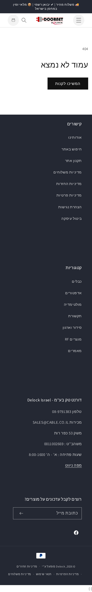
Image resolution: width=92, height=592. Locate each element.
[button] (78, 20)
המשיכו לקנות (67, 83)
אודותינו (75, 137)
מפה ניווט (73, 465)
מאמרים (75, 350)
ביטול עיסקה (71, 218)
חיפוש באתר (72, 149)
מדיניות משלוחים (67, 172)
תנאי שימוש (44, 574)
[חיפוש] (24, 20)
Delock (60, 566)
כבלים (77, 281)
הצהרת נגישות (70, 207)
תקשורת (75, 316)
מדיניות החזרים (27, 566)
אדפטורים (73, 293)
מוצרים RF (73, 339)
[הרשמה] (21, 513)
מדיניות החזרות (69, 183)
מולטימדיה (73, 304)
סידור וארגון (72, 327)
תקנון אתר (73, 160)
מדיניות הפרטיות (67, 574)
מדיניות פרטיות (69, 195)
